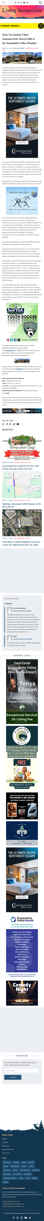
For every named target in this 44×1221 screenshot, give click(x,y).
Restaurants (7, 1174)
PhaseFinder (9, 350)
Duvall (24, 1162)
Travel (27, 1178)
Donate (4, 1139)
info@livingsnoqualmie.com (11, 1201)
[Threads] (4, 424)
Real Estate (36, 1170)
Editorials (31, 1162)
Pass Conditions (25, 1170)
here (7, 393)
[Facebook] (7, 424)
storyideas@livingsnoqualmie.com (13, 1204)
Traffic (21, 1178)
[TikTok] (15, 424)
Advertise (5, 1142)
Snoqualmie (27, 1174)
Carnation (16, 1162)
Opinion (15, 1170)
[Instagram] (11, 424)
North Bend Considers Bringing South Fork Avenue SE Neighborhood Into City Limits (21, 543)
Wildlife (5, 1182)
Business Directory (8, 1149)
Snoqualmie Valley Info (22, 462)
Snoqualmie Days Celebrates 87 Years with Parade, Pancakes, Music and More (20, 467)
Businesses (7, 1162)
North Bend (6, 1170)
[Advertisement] (22, 570)
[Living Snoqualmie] (22, 10)
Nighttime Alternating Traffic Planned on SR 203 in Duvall (21, 505)
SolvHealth (19, 369)
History (24, 1166)
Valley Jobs (5, 1146)
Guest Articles (15, 1166)
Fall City (5, 1166)
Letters (31, 1166)
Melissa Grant (20, 48)
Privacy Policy (35, 1213)
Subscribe (13, 1077)
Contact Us (6, 1153)
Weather (34, 1178)
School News (17, 1174)
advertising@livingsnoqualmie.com (13, 1206)
